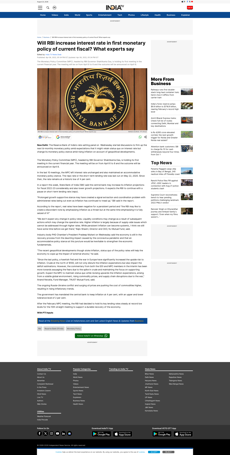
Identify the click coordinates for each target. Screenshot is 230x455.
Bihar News (149, 374)
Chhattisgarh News (152, 401)
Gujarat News (150, 404)
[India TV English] (115, 7)
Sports (89, 15)
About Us (40, 377)
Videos (55, 15)
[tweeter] (45, 433)
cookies (142, 452)
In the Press (41, 387)
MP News (148, 387)
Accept (154, 452)
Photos (131, 15)
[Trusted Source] (63, 137)
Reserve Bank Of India (54, 328)
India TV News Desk (53, 54)
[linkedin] (63, 433)
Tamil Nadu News (152, 394)
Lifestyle (145, 15)
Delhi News (149, 377)
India (66, 15)
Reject (168, 452)
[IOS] (182, 1)
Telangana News (175, 381)
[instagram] (51, 433)
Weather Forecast (44, 416)
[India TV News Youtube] (192, 1)
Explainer (185, 15)
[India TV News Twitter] (190, 1)
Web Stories (41, 404)
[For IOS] (183, 434)
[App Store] (122, 434)
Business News (79, 401)
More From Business (162, 81)
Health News (78, 404)
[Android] (184, 1)
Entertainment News (81, 387)
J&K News (149, 407)
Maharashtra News (176, 374)
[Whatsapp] (140, 137)
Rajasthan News (175, 377)
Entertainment (104, 15)
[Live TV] (190, 7)
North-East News (151, 391)
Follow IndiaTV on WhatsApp (90, 336)
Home (43, 15)
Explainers (77, 397)
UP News (148, 397)
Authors (40, 401)
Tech (120, 15)
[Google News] (45, 137)
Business (171, 15)
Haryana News (150, 381)
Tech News (77, 394)
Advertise (41, 381)
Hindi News (41, 394)
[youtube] (57, 433)
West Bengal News (176, 384)
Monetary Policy (74, 328)
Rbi (39, 328)
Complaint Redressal (45, 384)
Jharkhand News (151, 384)
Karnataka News (151, 411)
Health (158, 15)
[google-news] (69, 433)
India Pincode (42, 420)
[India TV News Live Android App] (101, 434)
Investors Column (44, 391)
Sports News (78, 391)
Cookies (59, 452)
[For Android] (162, 434)
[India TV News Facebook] (187, 1)
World (77, 15)
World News (77, 377)
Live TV (40, 397)
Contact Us (41, 374)
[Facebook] (39, 433)
